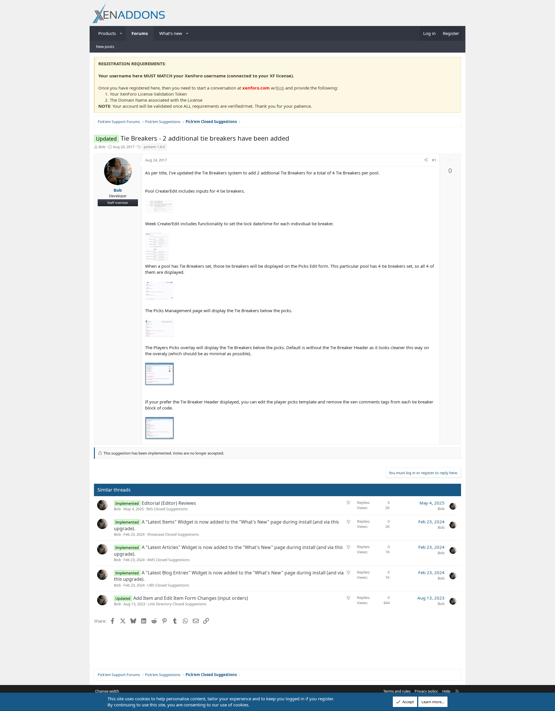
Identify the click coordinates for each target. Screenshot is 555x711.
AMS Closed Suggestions (168, 559)
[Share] (426, 160)
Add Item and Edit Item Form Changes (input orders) (190, 598)
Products (107, 33)
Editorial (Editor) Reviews (169, 503)
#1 (434, 160)
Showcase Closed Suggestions (173, 534)
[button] (121, 33)
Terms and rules (396, 691)
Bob (280, 88)
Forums (140, 33)
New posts (105, 46)
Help (446, 691)
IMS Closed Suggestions (167, 508)
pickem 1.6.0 (154, 146)
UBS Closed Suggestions (168, 585)
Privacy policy (426, 691)
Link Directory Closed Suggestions (177, 603)
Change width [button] (107, 691)
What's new (170, 33)
